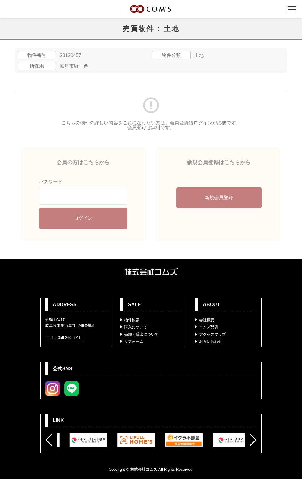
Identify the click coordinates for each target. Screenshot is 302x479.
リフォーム (133, 341)
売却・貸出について (141, 334)
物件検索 (131, 320)
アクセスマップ (212, 334)
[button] (49, 439)
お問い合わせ (210, 341)
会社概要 (206, 320)
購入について (135, 327)
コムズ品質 (208, 327)
